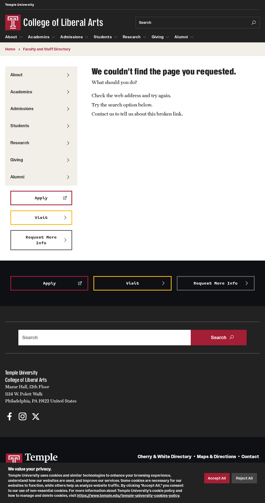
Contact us (103, 114)
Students (103, 37)
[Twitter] (35, 417)
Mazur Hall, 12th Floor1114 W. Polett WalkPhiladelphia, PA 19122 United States (41, 393)
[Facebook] (9, 417)
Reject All (244, 478)
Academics (38, 37)
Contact (250, 456)
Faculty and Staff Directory (46, 49)
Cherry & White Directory (165, 456)
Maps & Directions (216, 456)
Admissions (71, 37)
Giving (158, 37)
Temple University (19, 4)
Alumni (181, 37)
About (11, 37)
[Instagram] (22, 417)
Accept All (217, 478)
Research (132, 37)
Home (10, 49)
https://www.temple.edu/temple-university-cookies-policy (128, 495)
